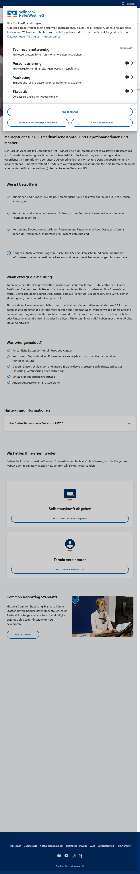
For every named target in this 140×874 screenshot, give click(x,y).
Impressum (49, 36)
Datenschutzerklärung (21, 36)
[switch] (129, 63)
